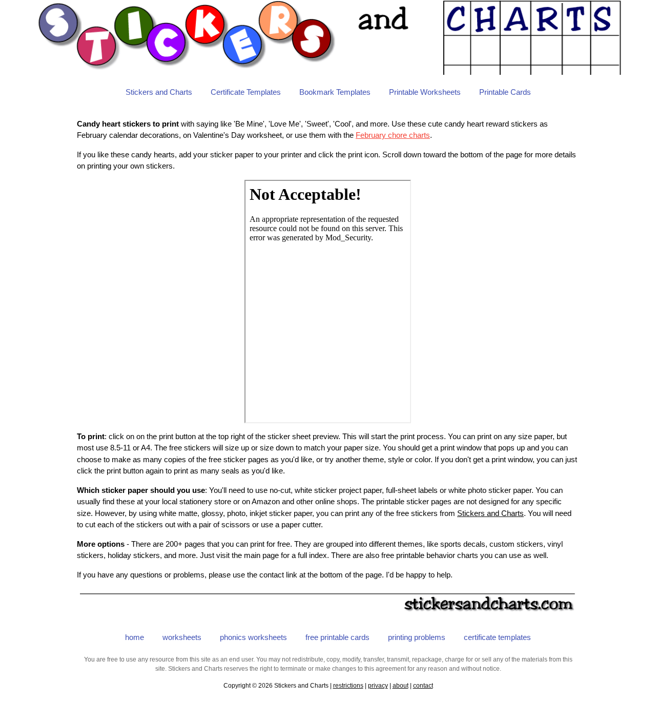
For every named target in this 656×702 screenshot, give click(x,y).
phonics (253, 637)
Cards (505, 92)
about (400, 685)
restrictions (348, 685)
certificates (497, 637)
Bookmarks (335, 92)
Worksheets (425, 92)
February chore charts (393, 135)
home (134, 637)
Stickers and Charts (159, 92)
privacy (378, 685)
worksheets (181, 637)
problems (416, 637)
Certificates (246, 92)
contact (423, 685)
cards (337, 637)
